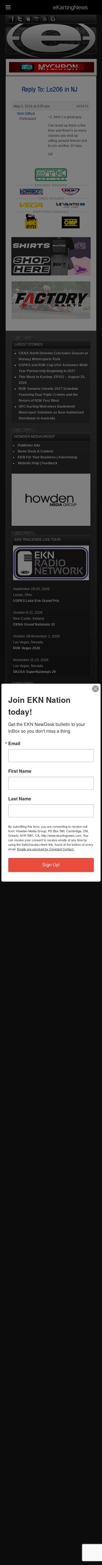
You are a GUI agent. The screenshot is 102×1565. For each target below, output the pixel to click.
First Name (19, 771)
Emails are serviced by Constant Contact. (45, 849)
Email (14, 743)
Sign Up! (51, 864)
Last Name (19, 798)
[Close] (95, 688)
